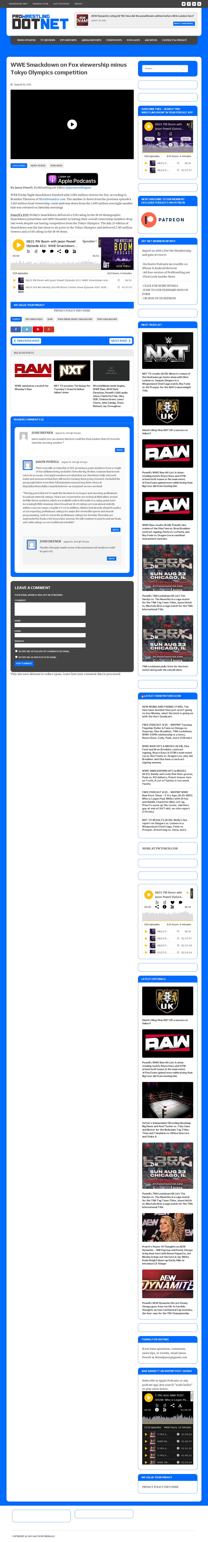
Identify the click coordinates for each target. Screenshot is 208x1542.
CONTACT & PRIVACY (174, 40)
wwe (50, 319)
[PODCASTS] (199, 3)
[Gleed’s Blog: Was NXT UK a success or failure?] (167, 423)
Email (18, 631)
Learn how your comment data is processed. (92, 674)
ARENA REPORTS (91, 40)
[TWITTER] (183, 3)
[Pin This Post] (38, 329)
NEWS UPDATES (26, 40)
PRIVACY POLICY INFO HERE (72, 310)
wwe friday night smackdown (75, 319)
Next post (119, 340)
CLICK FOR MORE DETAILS (160, 285)
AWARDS (78, 4)
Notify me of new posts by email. (38, 657)
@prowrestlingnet (79, 187)
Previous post (28, 340)
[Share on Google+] (49, 329)
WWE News (56, 165)
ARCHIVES (151, 40)
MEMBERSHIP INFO (18, 4)
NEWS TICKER (38, 165)
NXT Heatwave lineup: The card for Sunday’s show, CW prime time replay (133, 15)
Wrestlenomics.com (52, 199)
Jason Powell (47, 462)
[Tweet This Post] (27, 329)
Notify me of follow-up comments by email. (44, 651)
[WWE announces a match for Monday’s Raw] (33, 378)
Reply (120, 450)
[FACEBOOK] (189, 3)
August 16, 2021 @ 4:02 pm (74, 462)
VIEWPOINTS (114, 40)
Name (18, 621)
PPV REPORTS (68, 40)
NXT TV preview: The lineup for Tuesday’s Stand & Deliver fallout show (72, 389)
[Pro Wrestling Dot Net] (40, 22)
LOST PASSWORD (61, 4)
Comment (20, 600)
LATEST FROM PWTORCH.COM (162, 695)
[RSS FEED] (194, 3)
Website (19, 641)
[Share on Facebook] (16, 329)
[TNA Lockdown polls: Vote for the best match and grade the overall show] (167, 659)
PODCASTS (133, 40)
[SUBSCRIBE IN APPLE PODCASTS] (72, 183)
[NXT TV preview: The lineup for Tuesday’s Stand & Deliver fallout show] (72, 378)
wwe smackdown (107, 319)
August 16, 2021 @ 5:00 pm (76, 541)
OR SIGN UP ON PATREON (159, 298)
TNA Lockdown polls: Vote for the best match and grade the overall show (165, 668)
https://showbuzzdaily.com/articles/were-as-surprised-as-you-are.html (62, 486)
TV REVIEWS (47, 40)
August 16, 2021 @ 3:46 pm (68, 433)
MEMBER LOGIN (40, 4)
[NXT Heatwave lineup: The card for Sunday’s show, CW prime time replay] (82, 24)
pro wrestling (34, 319)
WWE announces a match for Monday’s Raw (32, 387)
